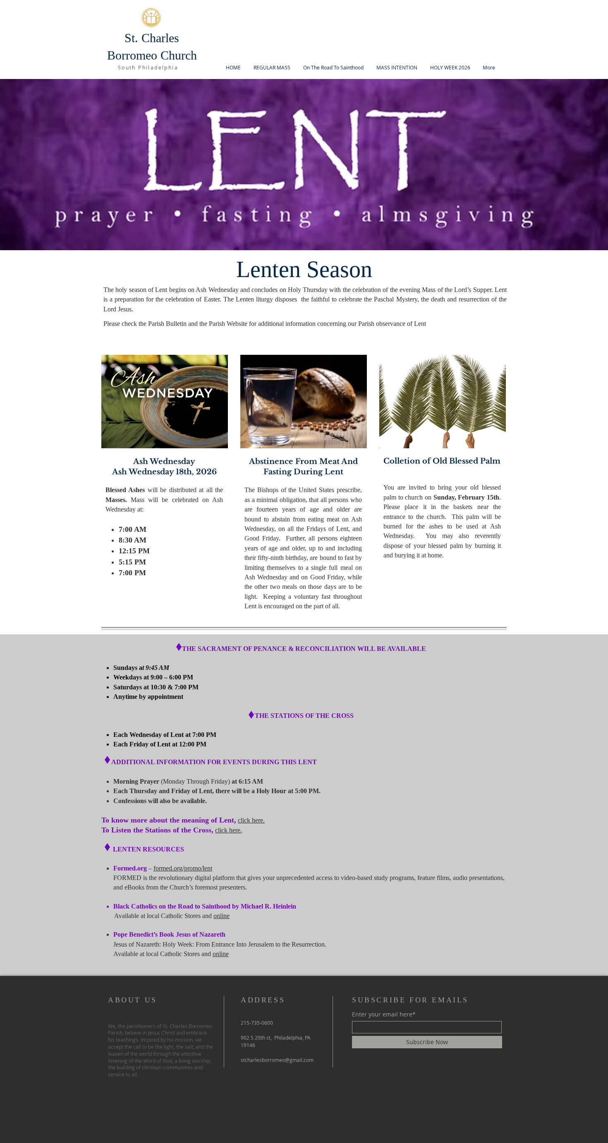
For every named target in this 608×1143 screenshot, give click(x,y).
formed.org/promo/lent (182, 868)
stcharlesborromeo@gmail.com (277, 1060)
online (221, 915)
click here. (251, 820)
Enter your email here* (384, 1014)
